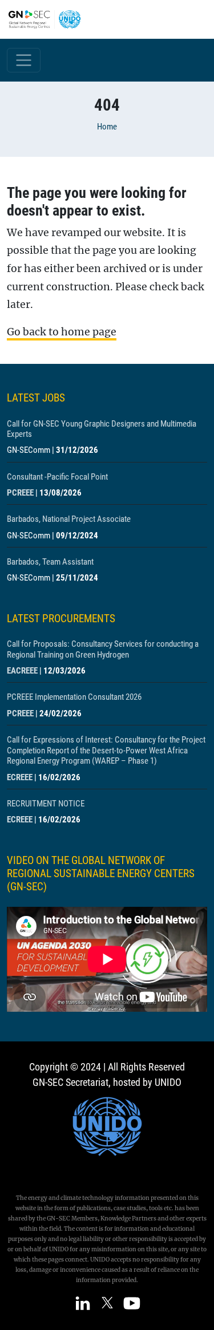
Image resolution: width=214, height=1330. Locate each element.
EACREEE (22, 671)
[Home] (49, 19)
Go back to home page (61, 332)
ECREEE (20, 777)
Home (107, 126)
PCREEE (20, 493)
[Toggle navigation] (24, 60)
